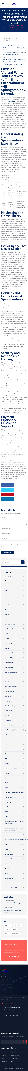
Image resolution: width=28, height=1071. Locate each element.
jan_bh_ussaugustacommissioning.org (15, 730)
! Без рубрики (9, 576)
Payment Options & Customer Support (13, 64)
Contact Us (4, 1061)
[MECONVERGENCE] (14, 4)
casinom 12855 (9, 653)
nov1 (6, 806)
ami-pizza (7, 604)
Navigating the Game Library (10, 54)
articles (7, 614)
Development (17, 925)
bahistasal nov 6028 (10, 624)
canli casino (8, 643)
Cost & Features (9, 677)
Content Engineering (11, 672)
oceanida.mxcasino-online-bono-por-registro (14, 822)
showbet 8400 (9, 859)
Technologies (15, 933)
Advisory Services (10, 600)
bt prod (7, 638)
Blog (6, 633)
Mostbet (7, 773)
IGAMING (8, 720)
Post (16, 38)
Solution (14, 929)
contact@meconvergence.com (12, 1007)
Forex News (8, 710)
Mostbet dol (8, 778)
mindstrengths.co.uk (11, 768)
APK (6, 609)
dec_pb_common (9, 701)
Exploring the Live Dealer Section (12, 57)
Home (3, 25)
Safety (6, 929)
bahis (6, 619)
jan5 (6, 749)
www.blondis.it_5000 (11, 887)
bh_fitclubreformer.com (11, 629)
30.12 (6, 590)
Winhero (7, 883)
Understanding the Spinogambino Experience (15, 52)
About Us (3, 1055)
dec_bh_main (8, 696)
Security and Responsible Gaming (11, 62)
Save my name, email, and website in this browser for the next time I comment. (13, 545)
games (7, 715)
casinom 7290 (9, 657)
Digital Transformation (17, 1052)
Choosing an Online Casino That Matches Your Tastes (12, 911)
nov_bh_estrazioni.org (11, 797)
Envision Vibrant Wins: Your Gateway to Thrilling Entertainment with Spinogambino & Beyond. (15, 47)
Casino (7, 648)
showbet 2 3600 (9, 854)
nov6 (6, 816)
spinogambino (11, 101)
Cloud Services (15, 1058)
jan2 (6, 739)
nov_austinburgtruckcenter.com (14, 792)
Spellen (7, 863)
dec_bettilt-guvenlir (10, 686)
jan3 (6, 744)
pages (7, 835)
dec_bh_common (9, 691)
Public (7, 849)
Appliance (7, 925)
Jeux (6, 754)
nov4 (6, 811)
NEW (6, 782)
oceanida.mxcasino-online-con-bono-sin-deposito (14, 829)
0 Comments (6, 40)
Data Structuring (10, 681)
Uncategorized (9, 878)
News (6, 787)
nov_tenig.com (9, 802)
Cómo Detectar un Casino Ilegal (12, 903)
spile (6, 873)
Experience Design (10, 705)
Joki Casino (8, 758)
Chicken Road (9, 662)
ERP (12, 1061)
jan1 (6, 734)
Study (6, 933)
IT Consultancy (9, 725)
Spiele (7, 868)
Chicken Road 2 (9, 667)
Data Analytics (15, 1055)
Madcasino (8, 763)
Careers (3, 1058)
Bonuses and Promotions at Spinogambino (14, 59)
